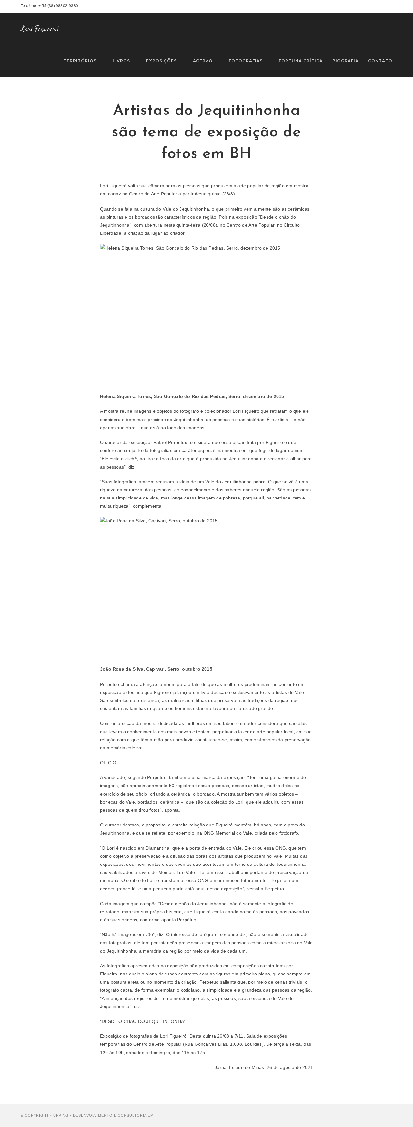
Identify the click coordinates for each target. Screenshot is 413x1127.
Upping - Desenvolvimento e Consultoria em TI (106, 1115)
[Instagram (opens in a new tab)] (383, 6)
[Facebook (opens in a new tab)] (375, 6)
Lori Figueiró (40, 28)
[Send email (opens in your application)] (389, 6)
